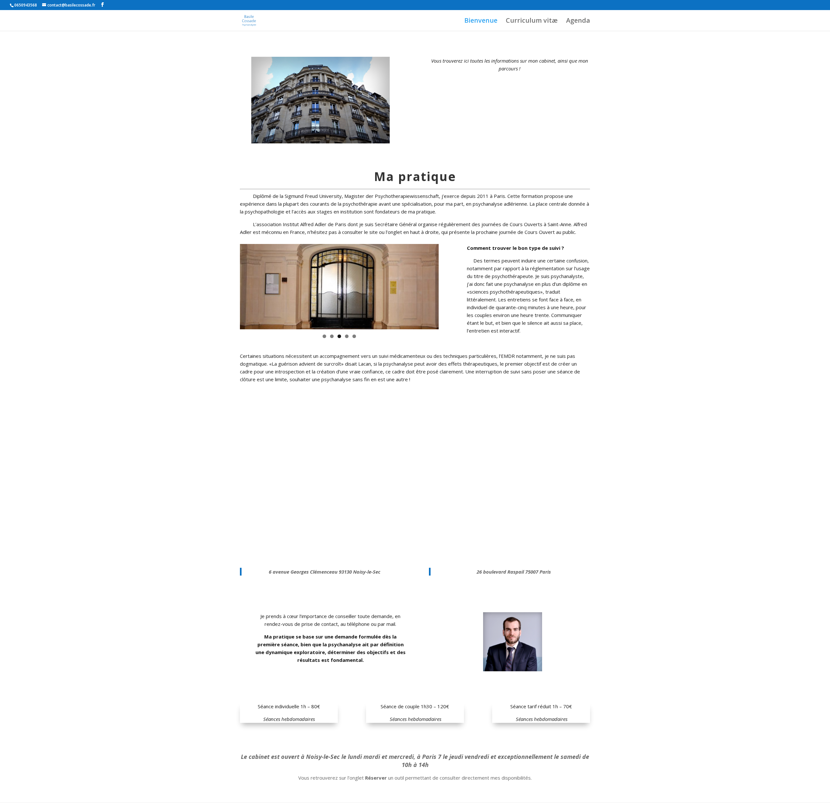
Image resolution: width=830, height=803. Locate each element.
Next (450, 285)
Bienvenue (480, 21)
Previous (228, 285)
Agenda (578, 21)
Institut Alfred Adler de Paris (314, 224)
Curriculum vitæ (532, 21)
